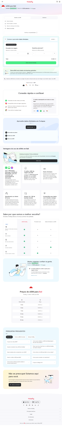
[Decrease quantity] (33, 53)
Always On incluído (10, 28)
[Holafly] (31, 399)
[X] (32, 405)
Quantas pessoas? (37, 48)
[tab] (17, 17)
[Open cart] (57, 1)
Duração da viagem (11, 48)
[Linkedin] (35, 405)
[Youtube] (29, 405)
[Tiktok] (38, 405)
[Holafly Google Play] (36, 402)
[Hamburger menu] (2, 2)
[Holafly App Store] (26, 402)
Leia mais (45, 273)
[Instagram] (26, 405)
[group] (18, 342)
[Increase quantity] (54, 53)
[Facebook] (23, 405)
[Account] (60, 2)
